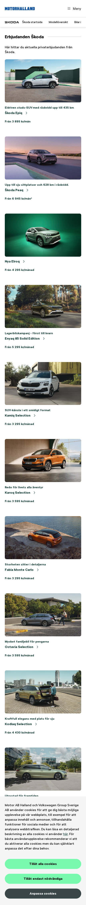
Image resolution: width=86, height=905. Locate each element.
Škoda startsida (32, 22)
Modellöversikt (58, 22)
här (65, 834)
